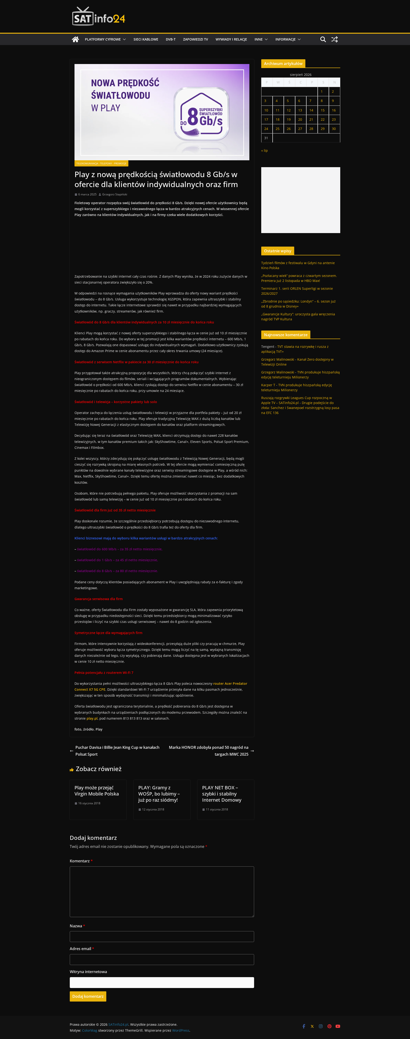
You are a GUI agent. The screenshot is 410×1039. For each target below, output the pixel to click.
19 (289, 119)
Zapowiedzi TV (195, 39)
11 (278, 110)
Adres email (82, 948)
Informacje (285, 39)
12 (289, 110)
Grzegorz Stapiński (114, 194)
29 (323, 128)
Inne (259, 39)
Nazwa (77, 926)
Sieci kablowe (146, 39)
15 (323, 110)
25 (278, 128)
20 (300, 119)
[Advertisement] (300, 200)
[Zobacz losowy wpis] (334, 39)
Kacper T (268, 385)
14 (311, 110)
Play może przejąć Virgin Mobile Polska (97, 790)
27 (300, 128)
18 (278, 119)
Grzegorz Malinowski (277, 359)
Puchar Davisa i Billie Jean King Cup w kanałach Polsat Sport (117, 751)
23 (334, 119)
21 (311, 119)
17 (266, 119)
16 (334, 110)
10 (266, 110)
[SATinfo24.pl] (75, 39)
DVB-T (171, 39)
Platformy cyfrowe (103, 39)
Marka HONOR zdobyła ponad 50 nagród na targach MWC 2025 (208, 751)
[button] (123, 39)
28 (311, 128)
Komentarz (81, 861)
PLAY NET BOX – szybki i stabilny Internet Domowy (221, 793)
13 (300, 110)
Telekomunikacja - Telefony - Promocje (101, 163)
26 (289, 128)
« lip (264, 150)
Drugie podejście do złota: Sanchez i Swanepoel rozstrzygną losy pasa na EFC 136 (300, 407)
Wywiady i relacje (231, 39)
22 (323, 119)
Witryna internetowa (88, 971)
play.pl (92, 718)
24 (266, 128)
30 (334, 128)
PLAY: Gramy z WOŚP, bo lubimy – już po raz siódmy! (159, 793)
